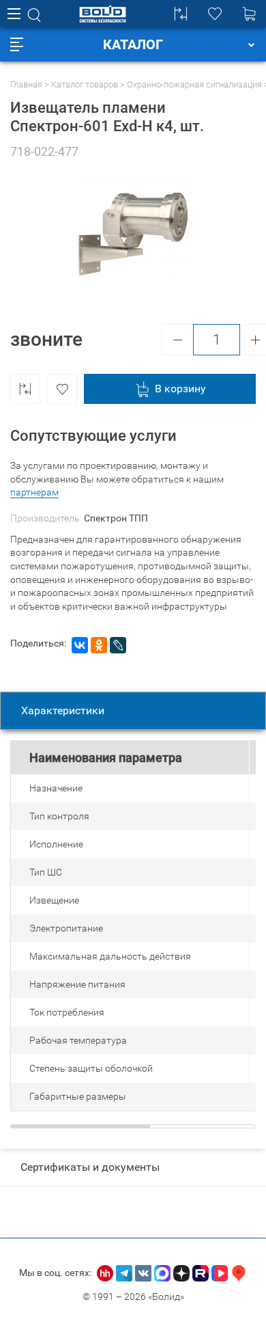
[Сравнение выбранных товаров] (181, 13)
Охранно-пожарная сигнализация (194, 84)
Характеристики (62, 710)
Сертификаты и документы (90, 1167)
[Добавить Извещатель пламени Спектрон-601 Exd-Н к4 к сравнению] (25, 389)
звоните (46, 339)
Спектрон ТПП (116, 518)
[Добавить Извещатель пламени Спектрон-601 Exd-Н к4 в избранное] (62, 389)
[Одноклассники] (99, 645)
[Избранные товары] (215, 13)
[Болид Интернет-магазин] (102, 14)
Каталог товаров (84, 84)
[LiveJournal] (118, 645)
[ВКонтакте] (80, 645)
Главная (26, 84)
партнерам (34, 492)
